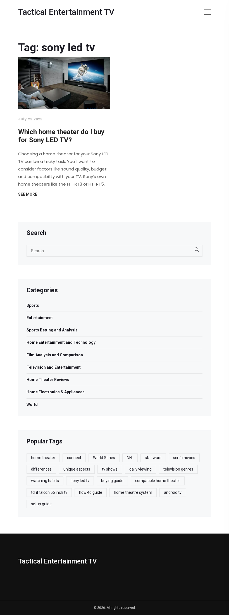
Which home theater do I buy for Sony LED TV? (61, 136)
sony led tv (80, 480)
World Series (104, 457)
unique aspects (76, 469)
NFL (130, 457)
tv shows (110, 469)
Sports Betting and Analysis (52, 330)
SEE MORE (27, 194)
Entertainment (40, 317)
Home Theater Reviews (48, 379)
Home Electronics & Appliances (56, 392)
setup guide (41, 504)
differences (41, 469)
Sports (33, 305)
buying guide (112, 480)
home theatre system (133, 492)
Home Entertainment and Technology (61, 342)
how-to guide (90, 492)
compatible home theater (157, 480)
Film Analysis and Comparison (55, 355)
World (32, 404)
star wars (153, 457)
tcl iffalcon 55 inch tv (49, 492)
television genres (178, 469)
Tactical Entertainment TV (66, 12)
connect (74, 457)
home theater (43, 457)
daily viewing (140, 469)
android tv (173, 492)
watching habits (45, 480)
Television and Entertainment (54, 367)
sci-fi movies (184, 457)
